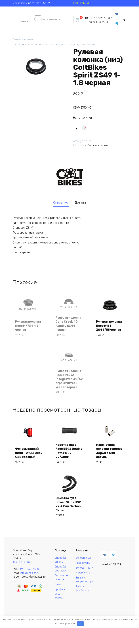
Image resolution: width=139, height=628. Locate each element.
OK (80, 623)
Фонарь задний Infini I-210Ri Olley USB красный (28, 453)
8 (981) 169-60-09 (29, 569)
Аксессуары (83, 562)
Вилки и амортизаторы (84, 579)
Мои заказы (59, 596)
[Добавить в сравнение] (84, 128)
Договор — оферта (61, 577)
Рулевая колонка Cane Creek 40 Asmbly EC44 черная (68, 323)
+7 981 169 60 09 (100, 19)
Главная (16, 39)
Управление (65, 44)
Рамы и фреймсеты (82, 588)
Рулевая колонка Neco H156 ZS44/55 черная (109, 325)
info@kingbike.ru (29, 573)
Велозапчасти (46, 44)
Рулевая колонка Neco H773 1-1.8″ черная (28, 325)
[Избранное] (124, 19)
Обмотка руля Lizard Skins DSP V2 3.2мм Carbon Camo (68, 504)
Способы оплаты (60, 559)
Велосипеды (83, 557)
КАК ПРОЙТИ (81, 3)
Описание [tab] (60, 202)
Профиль (60, 589)
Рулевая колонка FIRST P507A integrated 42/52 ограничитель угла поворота (69, 379)
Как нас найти (21, 562)
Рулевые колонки (86, 44)
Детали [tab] (80, 202)
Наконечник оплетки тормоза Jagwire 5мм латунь (109, 451)
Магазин (28, 39)
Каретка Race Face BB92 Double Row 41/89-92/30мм (69, 451)
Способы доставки (60, 568)
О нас (58, 584)
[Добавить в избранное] (76, 128)
